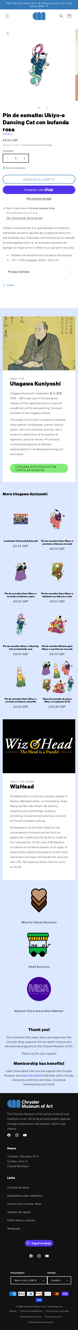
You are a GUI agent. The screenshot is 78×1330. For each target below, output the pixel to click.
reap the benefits (32, 1075)
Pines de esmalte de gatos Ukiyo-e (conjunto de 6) (57, 700)
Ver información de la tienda (24, 217)
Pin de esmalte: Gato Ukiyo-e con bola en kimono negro (21, 595)
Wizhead (7, 134)
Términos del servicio (30, 1316)
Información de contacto (40, 1322)
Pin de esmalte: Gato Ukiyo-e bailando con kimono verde (57, 595)
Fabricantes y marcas (21, 1220)
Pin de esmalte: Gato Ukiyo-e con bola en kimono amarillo (21, 700)
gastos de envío (14, 145)
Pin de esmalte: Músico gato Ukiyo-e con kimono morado (57, 647)
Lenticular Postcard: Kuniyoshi (21, 541)
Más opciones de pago (39, 198)
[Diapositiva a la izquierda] (31, 108)
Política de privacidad (57, 1311)
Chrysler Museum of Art (35, 1306)
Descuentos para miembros (24, 1195)
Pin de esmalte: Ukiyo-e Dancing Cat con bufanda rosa (21, 647)
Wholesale (13, 1228)
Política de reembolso (31, 1311)
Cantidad (8, 150)
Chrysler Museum (18, 1187)
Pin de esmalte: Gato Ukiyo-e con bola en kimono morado (57, 542)
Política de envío (53, 1316)
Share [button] (10, 285)
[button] (7, 16)
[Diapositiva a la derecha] (47, 108)
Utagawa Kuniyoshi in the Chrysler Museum (36, 468)
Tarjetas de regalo (19, 1212)
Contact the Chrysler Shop (24, 1203)
